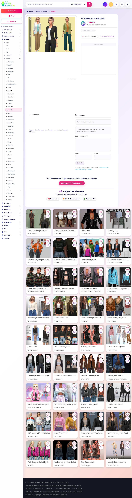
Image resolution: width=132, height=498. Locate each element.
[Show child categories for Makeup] (20, 225)
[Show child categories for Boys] (20, 42)
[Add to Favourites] (48, 212)
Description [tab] (34, 115)
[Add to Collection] (48, 216)
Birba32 (92, 22)
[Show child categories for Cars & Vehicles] (20, 36)
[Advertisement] (98, 60)
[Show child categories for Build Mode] (20, 33)
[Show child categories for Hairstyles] (20, 216)
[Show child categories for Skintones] (20, 235)
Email (96, 153)
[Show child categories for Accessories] (20, 30)
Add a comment (81, 136)
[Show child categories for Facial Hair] (20, 206)
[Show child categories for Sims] (20, 232)
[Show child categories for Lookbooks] (20, 222)
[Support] (127, 4)
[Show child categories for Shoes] (20, 229)
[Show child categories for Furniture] (20, 209)
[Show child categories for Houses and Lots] (20, 219)
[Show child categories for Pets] (20, 52)
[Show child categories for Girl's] (20, 46)
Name (78, 153)
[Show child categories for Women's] (20, 58)
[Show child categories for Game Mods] (20, 213)
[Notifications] (122, 4)
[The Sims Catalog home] (11, 4)
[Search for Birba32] (83, 23)
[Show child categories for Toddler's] (20, 55)
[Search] (89, 4)
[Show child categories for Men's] (20, 49)
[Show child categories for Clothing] (20, 39)
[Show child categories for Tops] (20, 190)
